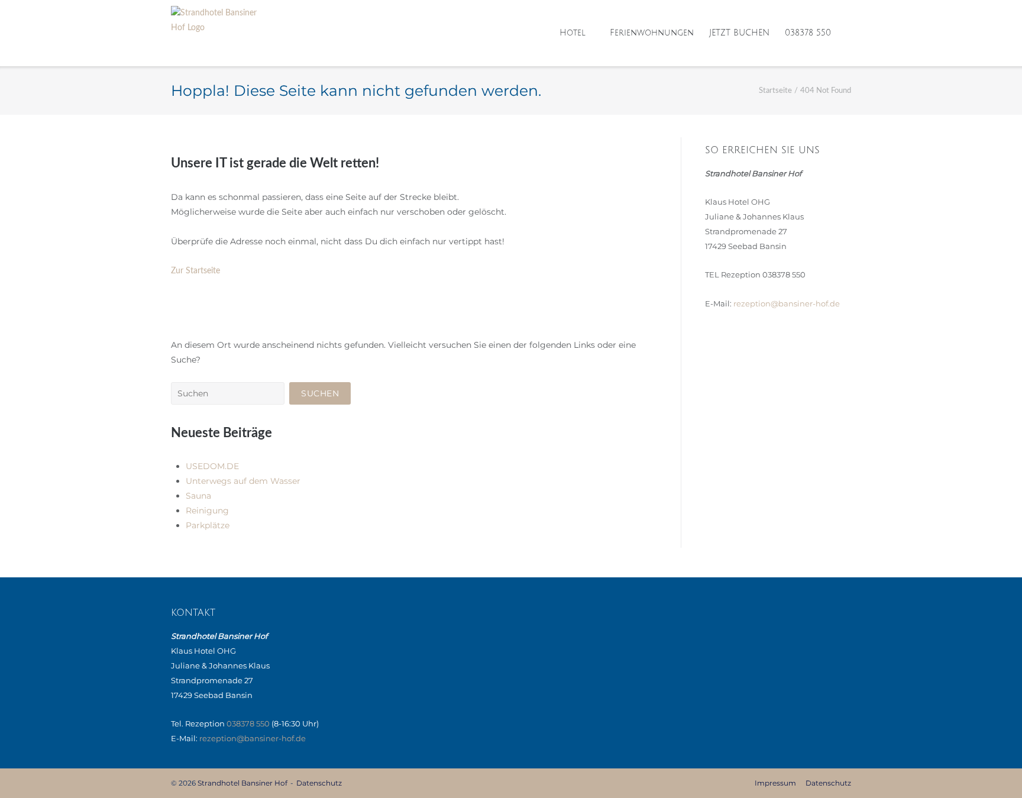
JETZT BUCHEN (739, 32)
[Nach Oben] (991, 768)
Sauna (198, 495)
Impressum (775, 782)
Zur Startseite (195, 271)
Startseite (775, 91)
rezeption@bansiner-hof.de (786, 303)
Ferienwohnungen (652, 32)
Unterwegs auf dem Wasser (243, 481)
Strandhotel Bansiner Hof (242, 782)
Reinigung (207, 510)
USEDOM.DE (212, 466)
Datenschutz (319, 782)
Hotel (572, 32)
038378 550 (808, 32)
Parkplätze (207, 525)
